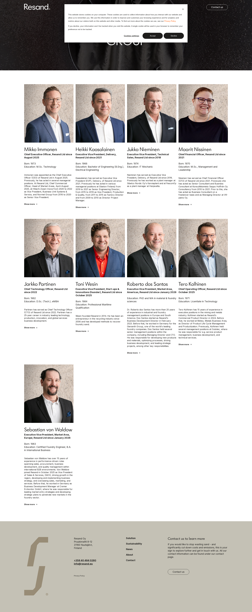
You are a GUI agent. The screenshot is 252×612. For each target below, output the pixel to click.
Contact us (217, 7)
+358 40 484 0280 (85, 560)
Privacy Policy (170, 21)
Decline (174, 36)
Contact (130, 560)
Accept (153, 36)
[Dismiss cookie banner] (183, 9)
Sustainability (134, 544)
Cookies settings (131, 36)
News (129, 549)
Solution (131, 538)
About (129, 555)
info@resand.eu (83, 563)
